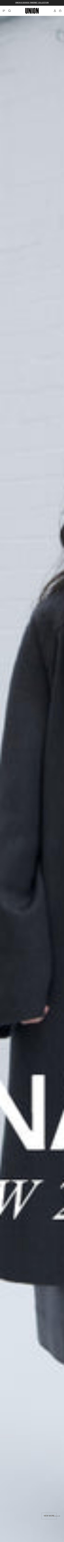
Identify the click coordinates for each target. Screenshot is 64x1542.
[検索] (9, 11)
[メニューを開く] (4, 11)
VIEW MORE (49, 1516)
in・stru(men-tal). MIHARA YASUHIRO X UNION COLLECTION (32, 3)
